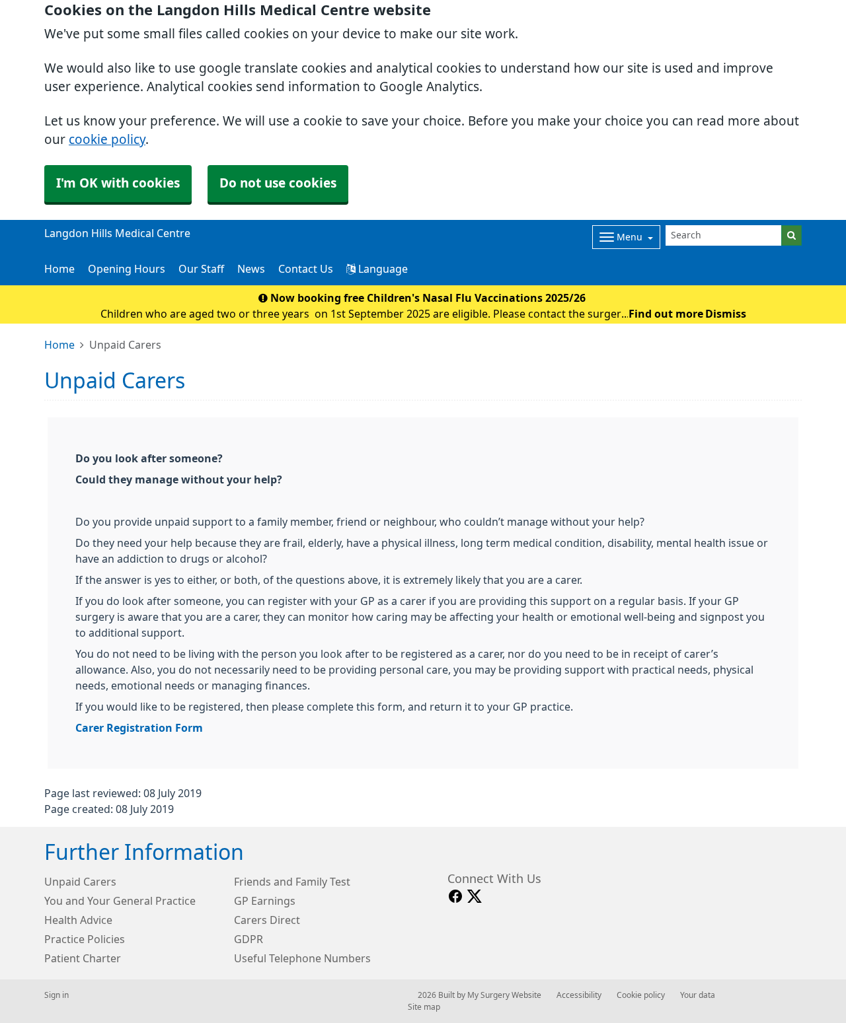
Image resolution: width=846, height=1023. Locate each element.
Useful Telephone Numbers (302, 958)
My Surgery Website (504, 995)
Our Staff (201, 269)
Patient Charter (82, 958)
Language (382, 269)
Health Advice (78, 920)
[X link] (474, 896)
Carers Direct (267, 920)
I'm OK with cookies (118, 183)
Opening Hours (126, 269)
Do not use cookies (277, 183)
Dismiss (725, 313)
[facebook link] (455, 896)
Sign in (56, 995)
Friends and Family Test (292, 881)
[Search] (791, 235)
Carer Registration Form (139, 728)
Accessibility (579, 995)
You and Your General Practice (120, 901)
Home (59, 344)
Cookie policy (641, 995)
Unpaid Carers (80, 881)
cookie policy (107, 139)
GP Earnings (264, 901)
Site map (424, 1007)
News (251, 269)
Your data (697, 995)
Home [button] (59, 269)
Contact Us (305, 269)
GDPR (248, 939)
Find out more (666, 313)
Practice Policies (84, 939)
